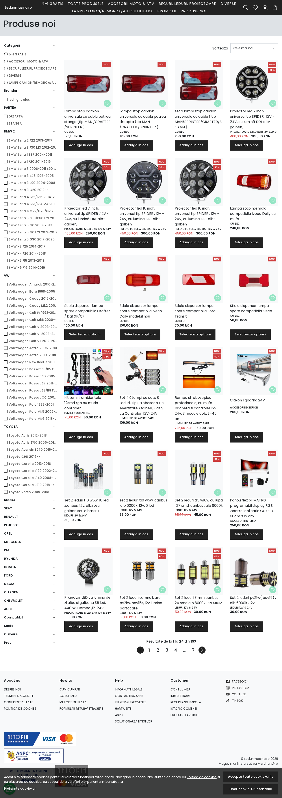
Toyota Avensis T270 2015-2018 (33, 449)
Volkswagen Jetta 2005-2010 (33, 348)
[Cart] (274, 7)
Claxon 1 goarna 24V (247, 400)
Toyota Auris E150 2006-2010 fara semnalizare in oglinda (33, 442)
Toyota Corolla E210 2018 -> (31, 485)
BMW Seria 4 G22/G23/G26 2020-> (33, 211)
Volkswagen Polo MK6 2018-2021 (33, 418)
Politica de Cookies (20, 708)
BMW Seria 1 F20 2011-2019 (30, 161)
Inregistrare (180, 696)
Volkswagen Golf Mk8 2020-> (33, 320)
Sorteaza (220, 48)
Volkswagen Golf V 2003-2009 (33, 327)
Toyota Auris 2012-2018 (28, 435)
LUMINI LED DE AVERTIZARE (137, 418)
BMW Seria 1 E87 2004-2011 (30, 154)
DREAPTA (16, 116)
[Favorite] (255, 7)
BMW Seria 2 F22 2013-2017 (30, 140)
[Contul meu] (265, 7)
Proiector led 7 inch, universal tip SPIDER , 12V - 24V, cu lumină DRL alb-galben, (252, 119)
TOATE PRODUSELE (86, 3)
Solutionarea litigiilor (133, 721)
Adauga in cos (81, 145)
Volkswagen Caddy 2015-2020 (33, 298)
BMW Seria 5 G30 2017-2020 (32, 239)
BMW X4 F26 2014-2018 (27, 253)
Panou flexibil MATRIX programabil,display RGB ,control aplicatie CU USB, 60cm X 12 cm (251, 508)
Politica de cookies (202, 777)
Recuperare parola (186, 702)
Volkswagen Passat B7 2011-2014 (33, 383)
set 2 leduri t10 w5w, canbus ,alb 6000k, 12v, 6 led (143, 503)
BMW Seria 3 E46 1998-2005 (31, 176)
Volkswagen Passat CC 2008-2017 (33, 397)
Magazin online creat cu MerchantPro (248, 763)
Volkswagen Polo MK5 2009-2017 (33, 411)
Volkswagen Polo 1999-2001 (31, 404)
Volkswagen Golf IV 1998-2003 (33, 312)
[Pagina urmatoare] (202, 650)
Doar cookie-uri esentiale (251, 789)
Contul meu (180, 689)
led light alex (19, 99)
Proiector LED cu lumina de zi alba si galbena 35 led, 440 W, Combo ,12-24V (87, 603)
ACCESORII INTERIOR (244, 521)
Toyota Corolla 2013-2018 (30, 463)
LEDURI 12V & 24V (75, 515)
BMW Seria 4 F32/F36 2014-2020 (33, 197)
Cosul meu (68, 696)
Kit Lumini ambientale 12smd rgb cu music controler (82, 403)
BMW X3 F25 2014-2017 (27, 246)
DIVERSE (228, 3)
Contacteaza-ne (129, 696)
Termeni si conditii (18, 696)
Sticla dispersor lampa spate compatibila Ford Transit (195, 311)
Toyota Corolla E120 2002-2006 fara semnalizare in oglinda (33, 471)
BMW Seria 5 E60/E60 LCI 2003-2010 (33, 218)
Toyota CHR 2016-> (24, 456)
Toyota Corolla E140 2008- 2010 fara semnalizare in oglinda (33, 478)
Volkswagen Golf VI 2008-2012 (33, 334)
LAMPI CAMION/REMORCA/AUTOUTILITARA (112, 11)
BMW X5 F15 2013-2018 (26, 260)
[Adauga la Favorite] (107, 103)
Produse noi (193, 11)
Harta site (123, 708)
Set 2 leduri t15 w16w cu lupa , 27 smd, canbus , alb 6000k (199, 503)
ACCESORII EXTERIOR (244, 407)
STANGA (15, 123)
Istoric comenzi (184, 708)
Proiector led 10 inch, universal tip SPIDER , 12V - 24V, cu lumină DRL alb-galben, (142, 216)
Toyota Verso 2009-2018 (29, 492)
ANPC (119, 715)
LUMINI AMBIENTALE (77, 413)
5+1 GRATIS (52, 3)
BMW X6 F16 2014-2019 (27, 267)
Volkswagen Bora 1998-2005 (32, 291)
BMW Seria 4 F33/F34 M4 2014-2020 (33, 204)
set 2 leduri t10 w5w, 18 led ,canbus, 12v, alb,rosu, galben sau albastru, (86, 505)
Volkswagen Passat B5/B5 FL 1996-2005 (33, 369)
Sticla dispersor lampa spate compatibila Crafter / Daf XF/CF (87, 311)
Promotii (166, 11)
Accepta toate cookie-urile (250, 776)
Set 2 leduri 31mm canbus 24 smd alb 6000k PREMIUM (198, 600)
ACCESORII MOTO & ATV (131, 3)
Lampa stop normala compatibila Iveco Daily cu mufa (253, 213)
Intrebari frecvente (130, 702)
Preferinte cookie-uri (20, 788)
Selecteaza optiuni (84, 334)
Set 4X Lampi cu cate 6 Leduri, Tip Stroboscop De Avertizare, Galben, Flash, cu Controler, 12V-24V (142, 405)
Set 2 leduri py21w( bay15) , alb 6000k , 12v (253, 600)
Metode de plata (73, 702)
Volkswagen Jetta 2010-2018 (32, 355)
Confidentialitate (18, 702)
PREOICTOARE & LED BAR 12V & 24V (253, 132)
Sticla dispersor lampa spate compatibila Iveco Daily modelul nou (141, 311)
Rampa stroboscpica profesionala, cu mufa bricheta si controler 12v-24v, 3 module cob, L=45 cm (196, 408)
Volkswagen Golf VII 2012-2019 (33, 341)
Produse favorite (185, 715)
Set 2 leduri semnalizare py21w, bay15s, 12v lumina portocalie (141, 603)
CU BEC (69, 132)
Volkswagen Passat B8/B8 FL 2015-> (33, 390)
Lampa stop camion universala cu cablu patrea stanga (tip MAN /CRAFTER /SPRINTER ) (87, 119)
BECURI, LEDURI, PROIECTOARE (187, 3)
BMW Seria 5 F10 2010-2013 (30, 225)
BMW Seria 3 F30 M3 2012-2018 (33, 147)
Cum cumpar (69, 689)
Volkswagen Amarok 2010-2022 (33, 284)
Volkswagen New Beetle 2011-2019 (33, 362)
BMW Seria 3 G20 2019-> (28, 190)
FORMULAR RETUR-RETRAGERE (81, 708)
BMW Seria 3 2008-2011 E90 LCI (33, 168)
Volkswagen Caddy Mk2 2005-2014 (33, 305)
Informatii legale (129, 689)
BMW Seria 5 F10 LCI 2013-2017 (33, 232)
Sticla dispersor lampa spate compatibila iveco (251, 308)
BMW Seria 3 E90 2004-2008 (32, 183)
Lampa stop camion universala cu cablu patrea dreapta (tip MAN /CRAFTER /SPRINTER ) (143, 119)
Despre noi (12, 689)
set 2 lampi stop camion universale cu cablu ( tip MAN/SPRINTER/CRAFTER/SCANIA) (198, 119)
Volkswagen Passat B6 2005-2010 (33, 376)
